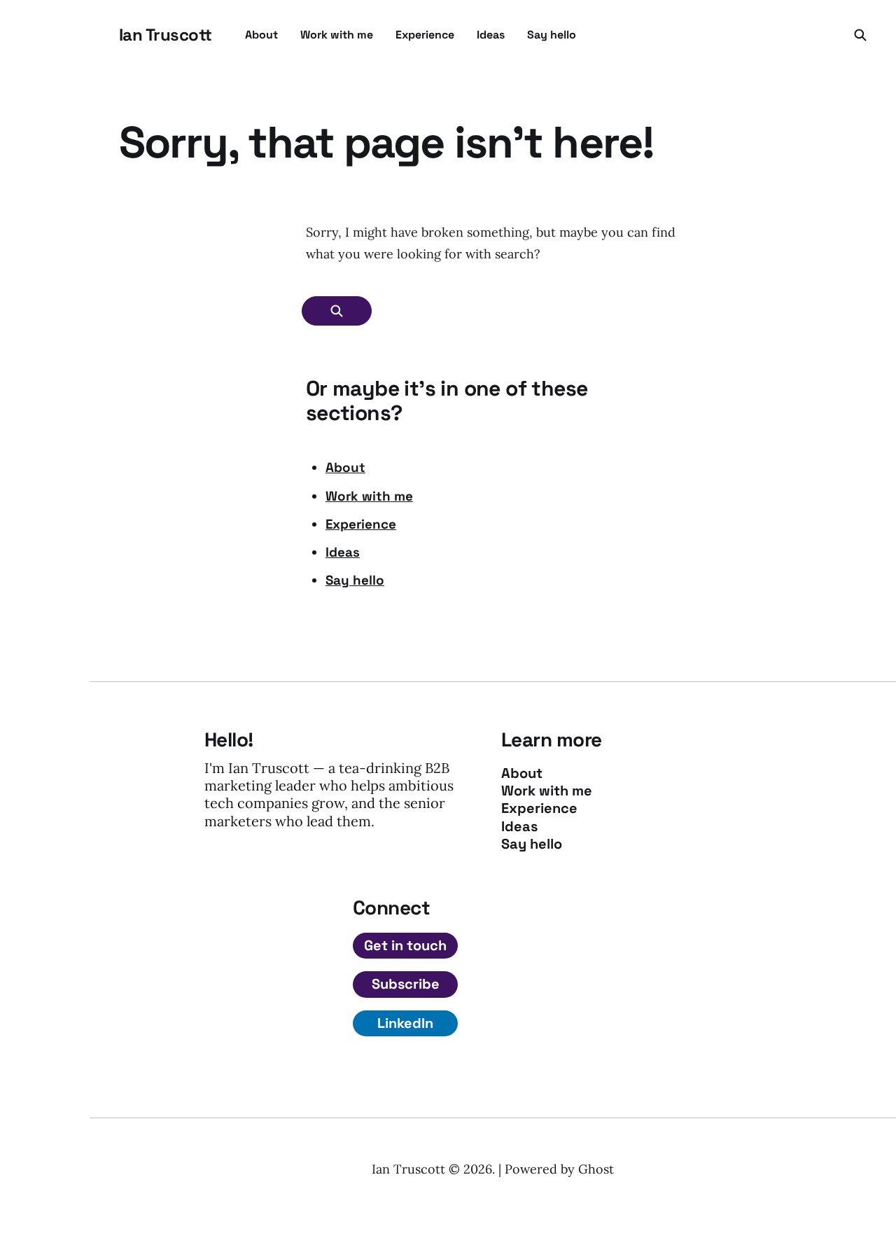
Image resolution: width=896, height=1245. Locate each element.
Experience (425, 34)
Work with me (336, 34)
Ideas (491, 34)
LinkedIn (405, 1023)
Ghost (596, 1169)
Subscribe (406, 984)
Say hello (551, 34)
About (261, 34)
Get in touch (405, 945)
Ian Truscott (165, 35)
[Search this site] (860, 35)
